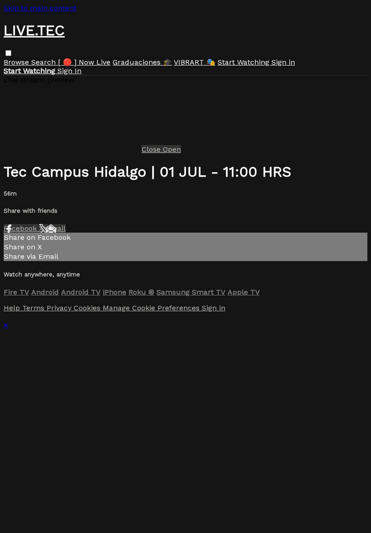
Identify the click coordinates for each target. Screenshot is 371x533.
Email (56, 228)
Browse (17, 62)
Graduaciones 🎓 (142, 62)
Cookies (88, 308)
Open (172, 149)
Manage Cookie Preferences (152, 308)
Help (13, 308)
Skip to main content (40, 8)
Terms (34, 308)
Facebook (21, 228)
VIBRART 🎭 (194, 62)
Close (152, 149)
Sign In (69, 70)
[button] (8, 53)
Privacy (60, 308)
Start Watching (244, 62)
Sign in (283, 62)
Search (44, 62)
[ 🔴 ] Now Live (84, 62)
